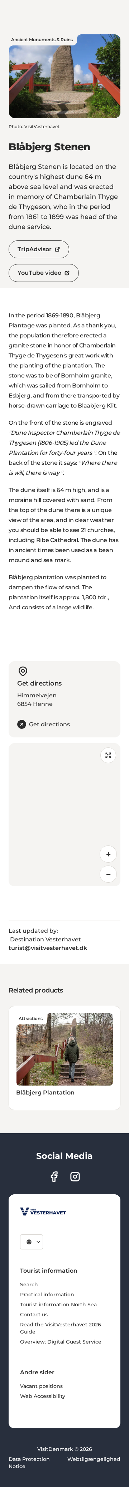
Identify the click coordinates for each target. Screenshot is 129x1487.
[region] (64, 814)
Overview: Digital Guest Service (60, 1342)
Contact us (34, 1314)
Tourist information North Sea (58, 1304)
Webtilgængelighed (93, 1459)
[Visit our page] (54, 1176)
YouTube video (39, 272)
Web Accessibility (42, 1396)
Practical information (47, 1294)
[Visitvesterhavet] (43, 1211)
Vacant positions (41, 1386)
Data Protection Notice (29, 1462)
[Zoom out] (108, 874)
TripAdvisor (35, 249)
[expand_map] (108, 755)
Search (29, 1284)
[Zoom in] (108, 854)
